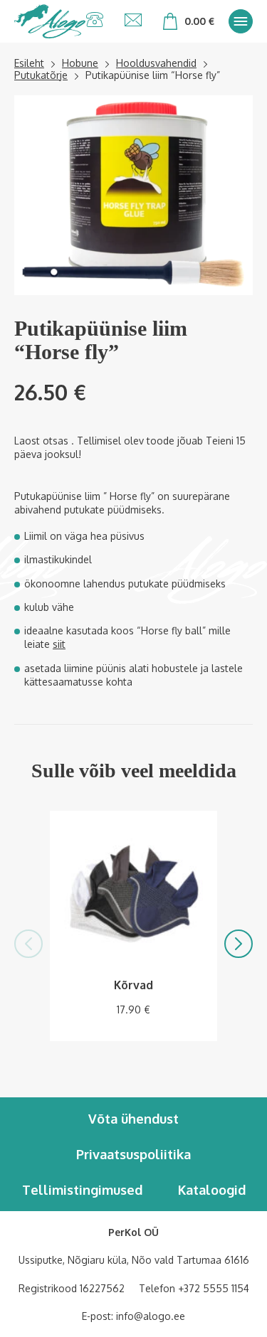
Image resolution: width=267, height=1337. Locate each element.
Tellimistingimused (82, 1190)
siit (59, 644)
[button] (28, 943)
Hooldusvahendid (156, 63)
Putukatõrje (41, 75)
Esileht (29, 63)
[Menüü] (241, 21)
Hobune (80, 63)
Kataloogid (212, 1190)
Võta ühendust (133, 1118)
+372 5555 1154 (213, 1288)
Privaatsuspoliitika (133, 1154)
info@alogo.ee (150, 1316)
